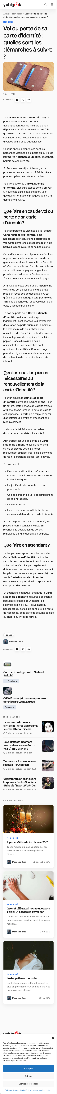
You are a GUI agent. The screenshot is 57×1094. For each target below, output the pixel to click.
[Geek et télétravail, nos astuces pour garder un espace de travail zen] (28, 885)
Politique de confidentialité (16, 1090)
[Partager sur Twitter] (23, 100)
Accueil (6, 14)
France (8, 635)
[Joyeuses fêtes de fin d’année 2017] (28, 819)
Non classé (17, 14)
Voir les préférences (28, 1083)
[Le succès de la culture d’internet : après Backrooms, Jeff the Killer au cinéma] (48, 726)
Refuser (28, 1076)
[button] (52, 1037)
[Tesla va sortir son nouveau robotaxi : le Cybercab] (48, 765)
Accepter (28, 1068)
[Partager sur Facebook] (17, 100)
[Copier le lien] (29, 100)
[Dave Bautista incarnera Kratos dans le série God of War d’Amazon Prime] (48, 746)
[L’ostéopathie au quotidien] (28, 955)
